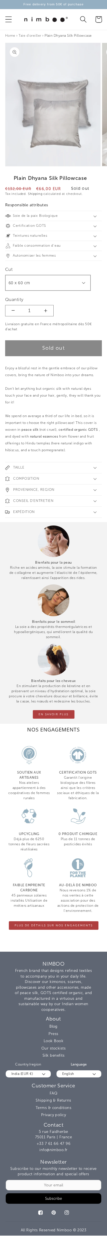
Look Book (53, 1041)
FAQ (53, 1093)
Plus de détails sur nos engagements (54, 925)
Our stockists (53, 1048)
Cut (9, 269)
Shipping (35, 194)
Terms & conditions (54, 1108)
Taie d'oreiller (30, 36)
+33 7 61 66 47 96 (53, 1143)
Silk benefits (53, 1055)
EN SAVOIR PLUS (53, 714)
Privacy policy (53, 1115)
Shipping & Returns (53, 1100)
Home (10, 36)
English (68, 1074)
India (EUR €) (22, 1074)
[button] (8, 19)
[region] (53, 4)
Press (53, 1034)
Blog (53, 1026)
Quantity (14, 299)
